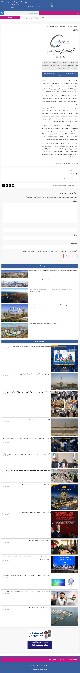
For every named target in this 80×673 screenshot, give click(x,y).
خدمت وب (36, 669)
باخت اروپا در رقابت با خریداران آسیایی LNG (33, 18)
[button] (78, 13)
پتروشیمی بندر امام (69, 178)
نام (76, 226)
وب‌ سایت (74, 243)
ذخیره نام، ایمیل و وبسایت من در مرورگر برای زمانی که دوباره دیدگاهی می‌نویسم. (49, 251)
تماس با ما (52, 660)
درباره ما (62, 660)
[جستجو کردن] (2, 13)
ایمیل (75, 235)
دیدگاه (74, 201)
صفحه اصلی (73, 660)
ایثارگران (72, 173)
